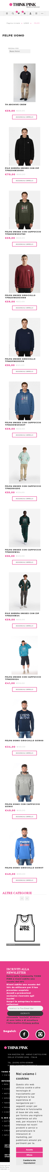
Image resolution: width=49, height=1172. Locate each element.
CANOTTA (11, 945)
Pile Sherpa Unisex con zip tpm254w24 (22, 614)
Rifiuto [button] (29, 1155)
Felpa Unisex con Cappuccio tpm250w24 (23, 551)
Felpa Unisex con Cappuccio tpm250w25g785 (23, 233)
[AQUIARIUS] (24, 655)
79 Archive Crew (15, 104)
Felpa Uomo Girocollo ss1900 (24, 740)
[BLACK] (24, 82)
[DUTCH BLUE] (24, 400)
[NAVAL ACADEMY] (24, 337)
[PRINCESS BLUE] (24, 846)
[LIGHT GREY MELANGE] (24, 782)
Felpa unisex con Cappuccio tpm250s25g (23, 487)
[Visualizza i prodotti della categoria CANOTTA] (24, 928)
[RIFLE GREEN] (24, 210)
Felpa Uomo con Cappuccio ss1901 (22, 805)
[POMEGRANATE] (24, 273)
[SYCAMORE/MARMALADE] (24, 591)
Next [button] (27, 898)
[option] (24, 928)
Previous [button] (22, 898)
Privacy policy (30, 1023)
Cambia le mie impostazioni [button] (29, 1161)
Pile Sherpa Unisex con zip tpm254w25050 (22, 169)
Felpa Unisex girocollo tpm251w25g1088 (20, 296)
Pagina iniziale (13, 23)
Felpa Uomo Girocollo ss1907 (24, 868)
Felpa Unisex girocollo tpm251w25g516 (20, 360)
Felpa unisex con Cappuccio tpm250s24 (23, 678)
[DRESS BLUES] (24, 718)
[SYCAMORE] (24, 528)
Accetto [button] (29, 1150)
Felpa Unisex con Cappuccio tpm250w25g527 (23, 423)
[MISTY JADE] (24, 464)
